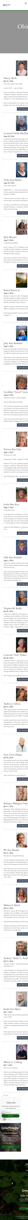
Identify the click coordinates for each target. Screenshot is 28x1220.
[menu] (25, 3)
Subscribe (10, 1116)
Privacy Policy (21, 1218)
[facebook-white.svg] (12, 1183)
